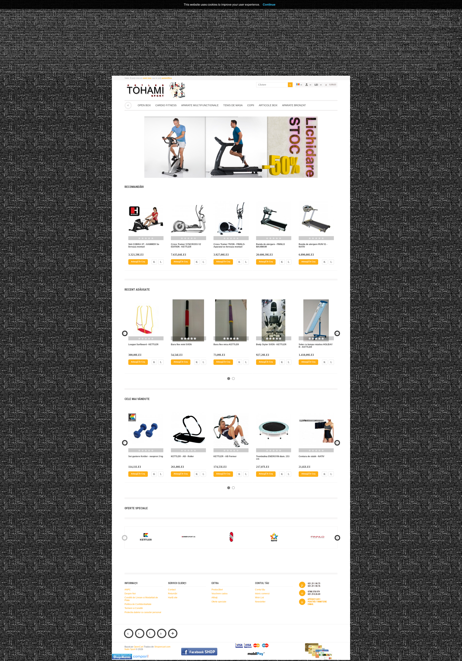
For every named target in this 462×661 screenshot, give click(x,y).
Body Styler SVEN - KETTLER (271, 344)
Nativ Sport (128, 105)
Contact (172, 589)
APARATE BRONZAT (294, 105)
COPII (250, 105)
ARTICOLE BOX (268, 105)
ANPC (128, 589)
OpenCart (138, 646)
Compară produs (161, 262)
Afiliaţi (214, 597)
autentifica (167, 78)
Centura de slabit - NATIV (311, 456)
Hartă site (172, 597)
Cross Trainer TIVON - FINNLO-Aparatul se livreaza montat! (229, 245)
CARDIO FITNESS (165, 105)
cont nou (147, 78)
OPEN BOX (144, 105)
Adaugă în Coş (138, 261)
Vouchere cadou (220, 593)
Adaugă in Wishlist (154, 262)
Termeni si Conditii (134, 608)
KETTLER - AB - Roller (182, 456)
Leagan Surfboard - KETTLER (143, 344)
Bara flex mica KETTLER (226, 344)
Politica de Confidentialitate (138, 604)
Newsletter (260, 601)
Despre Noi (130, 593)
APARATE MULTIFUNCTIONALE (200, 105)
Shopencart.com (162, 646)
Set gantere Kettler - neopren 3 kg (145, 456)
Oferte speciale (219, 601)
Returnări (172, 593)
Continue (269, 4)
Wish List (259, 597)
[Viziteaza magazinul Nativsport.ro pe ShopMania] (122, 658)
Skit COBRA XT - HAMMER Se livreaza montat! (143, 245)
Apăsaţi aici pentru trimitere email (317, 602)
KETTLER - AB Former (225, 456)
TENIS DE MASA (233, 105)
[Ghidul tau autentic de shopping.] (141, 658)
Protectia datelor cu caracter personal (143, 612)
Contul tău (260, 589)
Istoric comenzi (262, 593)
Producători (217, 589)
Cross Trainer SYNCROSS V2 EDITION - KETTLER (186, 245)
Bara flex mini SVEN (181, 344)
